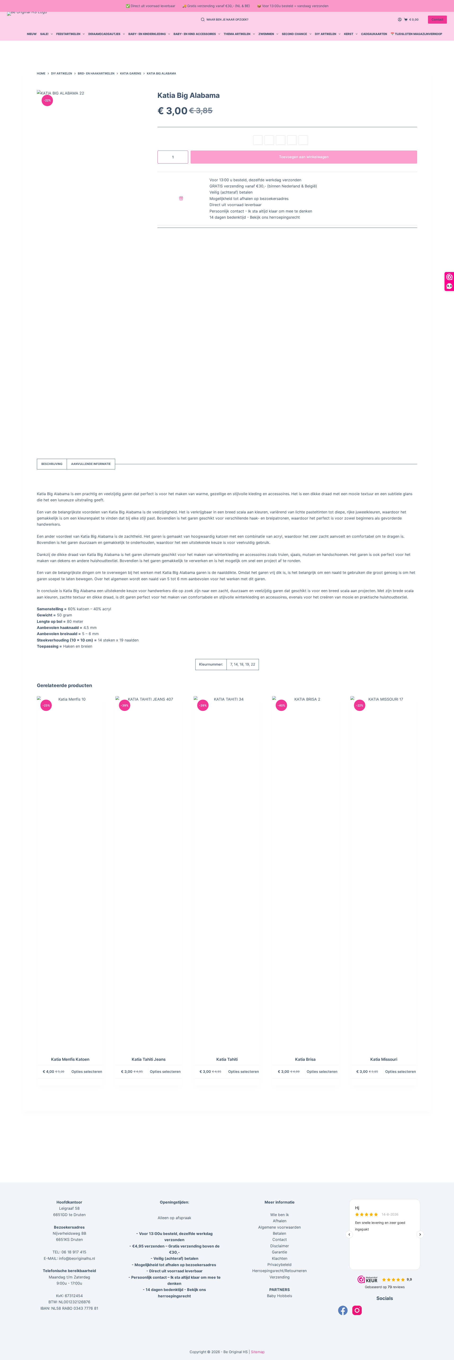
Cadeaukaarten (374, 34)
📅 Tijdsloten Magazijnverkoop (416, 34)
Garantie (279, 1252)
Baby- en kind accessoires (195, 34)
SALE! (44, 34)
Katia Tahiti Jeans (149, 1059)
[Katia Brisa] (305, 873)
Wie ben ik (279, 1214)
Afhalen (279, 1220)
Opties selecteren (86, 1071)
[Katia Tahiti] (227, 873)
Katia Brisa (305, 1059)
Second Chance (294, 34)
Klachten (279, 1258)
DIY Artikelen (325, 34)
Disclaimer (279, 1245)
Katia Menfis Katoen (70, 1059)
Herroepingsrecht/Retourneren (279, 1270)
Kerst (348, 34)
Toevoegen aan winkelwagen (304, 157)
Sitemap (258, 1352)
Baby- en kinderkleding (147, 34)
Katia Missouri (383, 1059)
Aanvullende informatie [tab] (91, 464)
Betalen (279, 1233)
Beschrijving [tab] (51, 464)
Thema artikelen (237, 34)
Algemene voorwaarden (279, 1227)
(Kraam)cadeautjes (104, 34)
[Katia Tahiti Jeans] (148, 873)
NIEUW (32, 34)
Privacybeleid (279, 1264)
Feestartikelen (68, 34)
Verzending (280, 1277)
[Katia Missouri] (383, 873)
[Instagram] (357, 1310)
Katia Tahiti (227, 1059)
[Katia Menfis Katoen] (70, 873)
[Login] (400, 19)
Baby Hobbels (279, 1295)
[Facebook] (343, 1310)
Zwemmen (266, 34)
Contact (437, 19)
